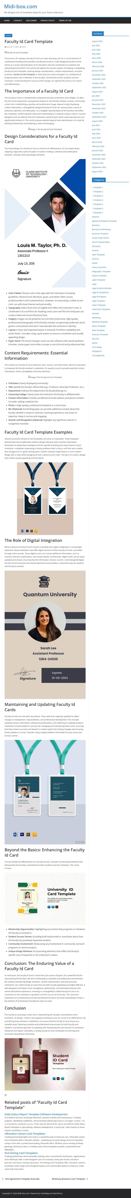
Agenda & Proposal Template (104, 221)
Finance (95, 250)
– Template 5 (97, 204)
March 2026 (97, 62)
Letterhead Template (101, 309)
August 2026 (97, 41)
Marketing (96, 317)
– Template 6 (97, 208)
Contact (18, 20)
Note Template (98, 330)
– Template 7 (97, 212)
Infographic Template (101, 271)
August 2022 (97, 171)
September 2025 (99, 87)
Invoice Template (99, 275)
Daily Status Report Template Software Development (36, 1114)
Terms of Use (65, 20)
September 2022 (99, 167)
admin (24, 47)
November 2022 (99, 159)
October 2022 (97, 163)
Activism (95, 217)
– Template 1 (97, 187)
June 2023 (96, 129)
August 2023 (97, 121)
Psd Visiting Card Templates (21, 1153)
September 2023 (99, 117)
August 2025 (97, 91)
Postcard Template (100, 334)
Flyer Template (98, 254)
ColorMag (45, 1193)
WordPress (57, 1193)
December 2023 (98, 104)
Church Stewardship (101, 242)
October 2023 (97, 112)
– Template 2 (97, 191)
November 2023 (99, 108)
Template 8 (97, 351)
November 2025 (99, 79)
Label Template (98, 280)
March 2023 (97, 142)
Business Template (100, 233)
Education (96, 246)
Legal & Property (99, 296)
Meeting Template (100, 322)
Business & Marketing (101, 229)
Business (96, 225)
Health (95, 263)
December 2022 (98, 154)
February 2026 (98, 66)
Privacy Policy (48, 20)
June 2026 (96, 49)
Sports (94, 343)
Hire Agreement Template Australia (22, 1178)
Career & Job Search (100, 238)
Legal (94, 284)
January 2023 (97, 150)
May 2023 (96, 133)
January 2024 (97, 100)
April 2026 (96, 58)
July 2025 (96, 96)
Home (7, 20)
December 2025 (98, 75)
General (8, 35)
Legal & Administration (102, 288)
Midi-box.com (20, 6)
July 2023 (96, 125)
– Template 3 (97, 196)
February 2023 (98, 146)
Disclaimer (31, 20)
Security (95, 338)
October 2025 (97, 83)
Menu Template (99, 326)
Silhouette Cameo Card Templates (25, 1133)
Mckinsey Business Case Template (68, 1178)
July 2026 (96, 45)
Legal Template (98, 301)
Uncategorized (98, 355)
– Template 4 (97, 200)
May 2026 (96, 54)
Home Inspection (99, 267)
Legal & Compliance (100, 292)
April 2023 (96, 138)
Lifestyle (95, 313)
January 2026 (97, 70)
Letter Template (99, 305)
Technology (97, 347)
